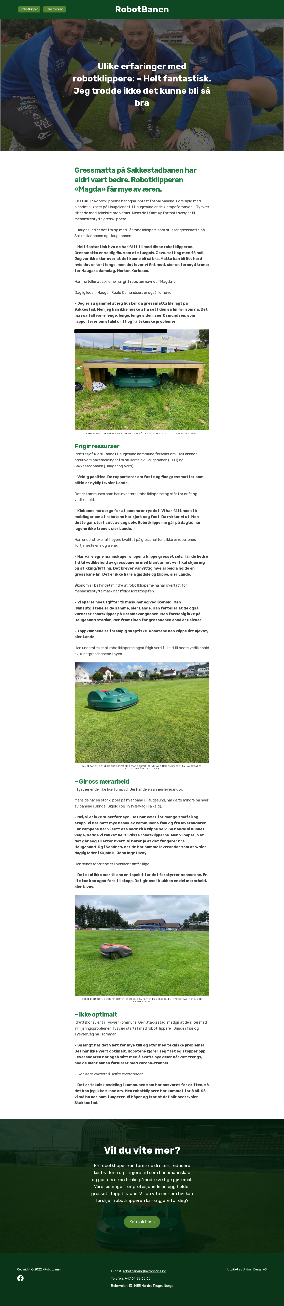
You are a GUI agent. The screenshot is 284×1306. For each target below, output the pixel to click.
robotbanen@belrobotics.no (144, 1271)
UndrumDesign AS (255, 1269)
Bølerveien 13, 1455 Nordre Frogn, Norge (142, 1286)
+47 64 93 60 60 (138, 1278)
